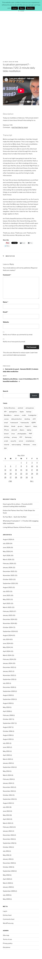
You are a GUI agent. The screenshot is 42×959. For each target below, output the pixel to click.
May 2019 (6, 707)
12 (5, 470)
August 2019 (7, 703)
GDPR (33, 423)
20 (11, 474)
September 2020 (9, 691)
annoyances (30, 408)
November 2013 (8, 791)
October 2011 (7, 847)
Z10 (5, 448)
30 (27, 477)
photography (21, 434)
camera (16, 415)
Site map (6, 935)
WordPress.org (8, 923)
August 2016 (7, 735)
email (6, 423)
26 (5, 477)
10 (32, 466)
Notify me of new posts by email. (14, 342)
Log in (5, 911)
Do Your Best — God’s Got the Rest (14, 517)
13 (10, 470)
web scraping (16, 445)
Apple (22, 412)
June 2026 (6, 547)
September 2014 (9, 767)
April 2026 (6, 555)
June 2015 (6, 747)
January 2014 (7, 783)
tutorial (6, 445)
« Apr (10, 481)
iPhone (6, 430)
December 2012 (8, 835)
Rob (16, 61)
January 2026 (7, 567)
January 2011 (7, 859)
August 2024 (7, 635)
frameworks (25, 423)
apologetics (13, 412)
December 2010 (8, 863)
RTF (21, 437)
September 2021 (9, 679)
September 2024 (9, 631)
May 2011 (6, 855)
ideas (35, 426)
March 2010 (7, 883)
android (20, 408)
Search (5, 391)
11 (37, 466)
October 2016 (7, 731)
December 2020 (8, 687)
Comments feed (8, 919)
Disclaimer (6, 947)
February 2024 (8, 659)
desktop (27, 419)
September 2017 (9, 723)
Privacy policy (7, 943)
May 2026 (6, 551)
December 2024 (8, 619)
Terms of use (7, 939)
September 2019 (9, 699)
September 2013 (9, 799)
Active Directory (9, 408)
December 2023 (8, 667)
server (21, 441)
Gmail (13, 426)
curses (6, 419)
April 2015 (6, 755)
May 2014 (6, 771)
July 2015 (6, 743)
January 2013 (7, 831)
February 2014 (8, 779)
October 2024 (8, 627)
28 (16, 477)
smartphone (30, 441)
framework (14, 423)
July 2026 (6, 543)
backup (28, 412)
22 (21, 474)
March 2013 (7, 823)
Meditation (10, 256)
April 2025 (6, 603)
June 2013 (6, 811)
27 (11, 477)
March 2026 (7, 559)
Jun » (32, 481)
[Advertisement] (21, 35)
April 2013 (6, 819)
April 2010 (6, 879)
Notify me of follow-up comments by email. (18, 334)
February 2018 (8, 715)
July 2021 (6, 683)
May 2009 (6, 899)
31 (32, 477)
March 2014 (7, 775)
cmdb (24, 415)
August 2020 (7, 695)
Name (5, 302)
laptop (29, 430)
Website (6, 322)
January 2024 (7, 663)
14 (16, 470)
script (6, 441)
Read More (30, 8)
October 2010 (7, 867)
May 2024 (6, 647)
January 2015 (7, 763)
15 (21, 470)
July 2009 (6, 895)
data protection (16, 419)
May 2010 (6, 875)
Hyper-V (28, 426)
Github (6, 426)
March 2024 (7, 655)
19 (5, 474)
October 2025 (8, 579)
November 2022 (8, 675)
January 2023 (7, 671)
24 (32, 474)
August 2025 (7, 587)
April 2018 (6, 711)
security (13, 441)
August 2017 (7, 727)
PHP (30, 434)
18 (37, 470)
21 (16, 474)
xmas (34, 445)
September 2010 (9, 871)
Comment (7, 275)
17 (32, 470)
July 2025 (6, 591)
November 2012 (8, 839)
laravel (6, 434)
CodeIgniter (32, 415)
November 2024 (8, 623)
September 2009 (9, 891)
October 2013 (7, 795)
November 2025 (8, 575)
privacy (14, 437)
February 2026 (8, 563)
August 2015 (7, 739)
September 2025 (9, 583)
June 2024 (6, 643)
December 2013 (8, 787)
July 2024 (6, 639)
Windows (26, 445)
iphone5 (14, 430)
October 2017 (7, 719)
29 (21, 477)
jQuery (22, 430)
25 (37, 474)
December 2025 (8, 571)
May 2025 (6, 599)
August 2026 (7, 539)
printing (6, 437)
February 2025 (8, 611)
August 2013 (7, 803)
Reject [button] (22, 8)
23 (27, 474)
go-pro (20, 426)
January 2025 (7, 615)
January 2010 (7, 887)
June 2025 (6, 595)
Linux (13, 434)
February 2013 (8, 827)
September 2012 (9, 843)
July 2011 (6, 851)
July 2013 (6, 807)
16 (26, 470)
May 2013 (6, 815)
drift (34, 419)
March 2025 (7, 607)
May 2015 (6, 751)
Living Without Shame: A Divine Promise (17, 527)
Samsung (28, 437)
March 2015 (7, 759)
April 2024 (6, 651)
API (5, 412)
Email (5, 312)
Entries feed (7, 915)
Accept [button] (15, 8)
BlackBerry (8, 415)
